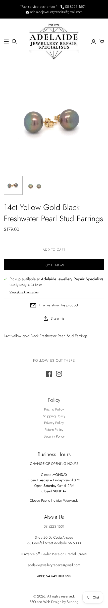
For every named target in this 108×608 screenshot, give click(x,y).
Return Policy (54, 429)
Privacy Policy (54, 422)
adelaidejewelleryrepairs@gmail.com (55, 11)
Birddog (73, 601)
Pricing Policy (54, 409)
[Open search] (14, 41)
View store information (24, 292)
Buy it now (54, 265)
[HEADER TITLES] (6, 41)
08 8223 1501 (75, 6)
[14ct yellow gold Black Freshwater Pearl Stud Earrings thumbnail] (13, 185)
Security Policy (54, 436)
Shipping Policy (54, 416)
